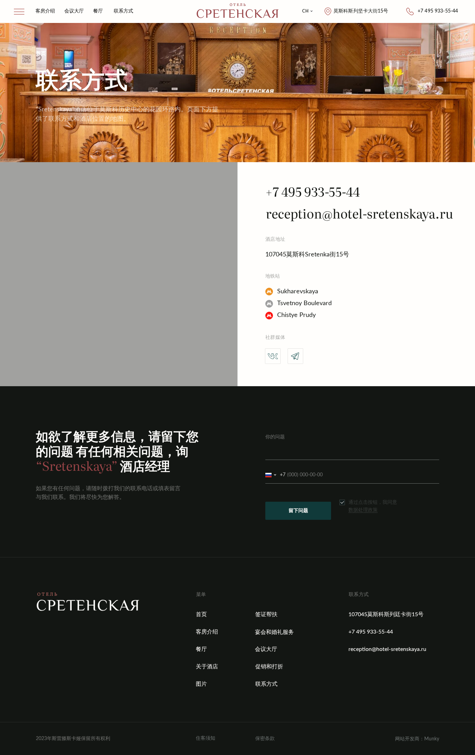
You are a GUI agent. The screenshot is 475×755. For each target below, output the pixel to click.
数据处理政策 (363, 510)
